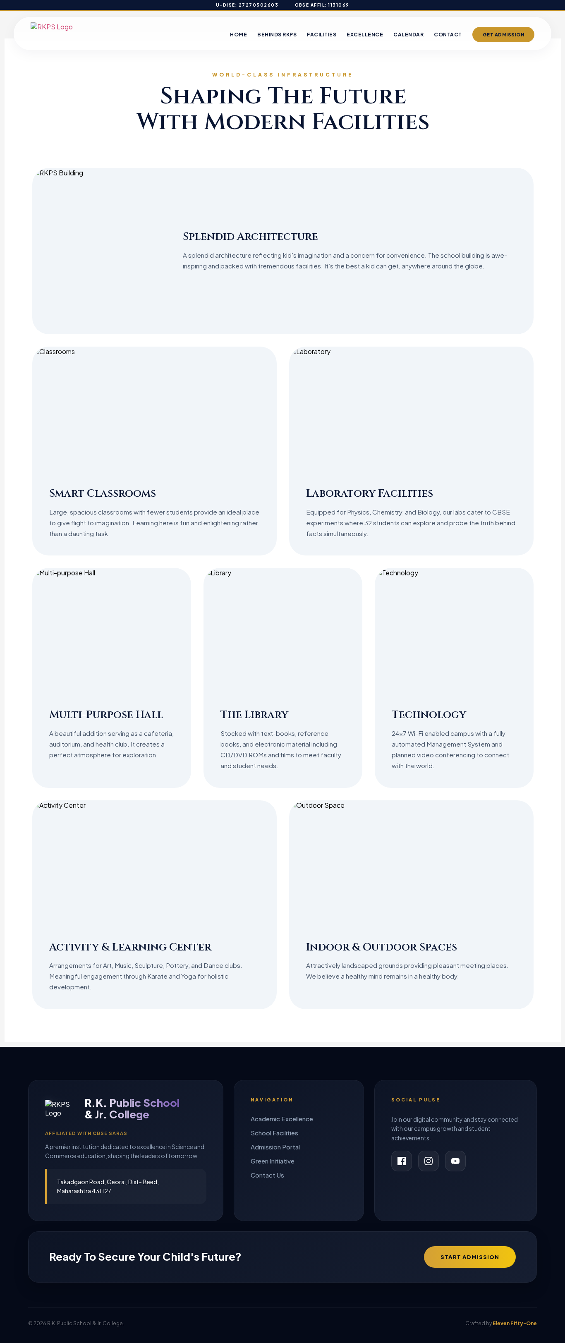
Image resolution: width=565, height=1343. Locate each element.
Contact (448, 34)
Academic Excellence (282, 1119)
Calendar (408, 34)
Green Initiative (272, 1161)
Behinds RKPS (277, 34)
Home (238, 34)
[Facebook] (401, 1161)
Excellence (365, 34)
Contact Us (267, 1175)
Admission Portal (275, 1147)
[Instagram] (428, 1161)
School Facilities (274, 1133)
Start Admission (470, 1257)
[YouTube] (455, 1161)
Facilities (321, 34)
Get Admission (503, 34)
